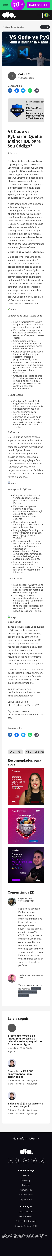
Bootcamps (26, 1180)
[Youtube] (26, 1160)
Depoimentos (26, 1199)
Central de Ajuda (26, 1211)
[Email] (36, 90)
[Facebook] (16, 90)
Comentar (40, 751)
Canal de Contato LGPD (26, 1226)
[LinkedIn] (10, 90)
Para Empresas (26, 1194)
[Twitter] (23, 90)
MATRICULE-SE (37, 5)
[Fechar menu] (38, 15)
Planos (26, 1175)
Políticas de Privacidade (26, 1221)
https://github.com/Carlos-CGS (24, 705)
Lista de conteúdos (14, 27)
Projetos (26, 1185)
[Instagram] (41, 1160)
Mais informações (24, 1138)
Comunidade (26, 1190)
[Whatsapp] (30, 90)
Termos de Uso (26, 1216)
